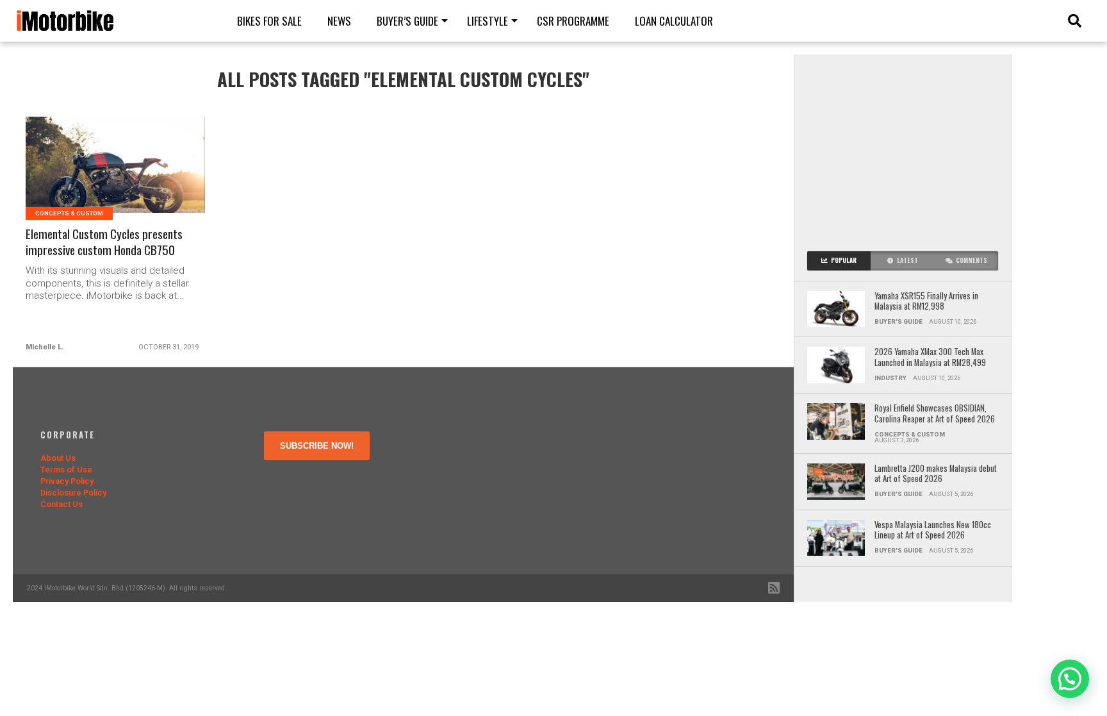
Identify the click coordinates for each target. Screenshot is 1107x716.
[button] (1070, 679)
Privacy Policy (67, 481)
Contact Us (61, 504)
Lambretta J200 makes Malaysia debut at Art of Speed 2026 (935, 474)
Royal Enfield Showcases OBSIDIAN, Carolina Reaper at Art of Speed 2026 (934, 413)
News (339, 21)
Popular (844, 260)
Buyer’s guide (407, 21)
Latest (907, 260)
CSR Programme (573, 21)
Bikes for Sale (269, 21)
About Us (58, 458)
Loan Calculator (674, 21)
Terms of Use (66, 469)
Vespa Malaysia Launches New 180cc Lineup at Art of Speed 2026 (932, 530)
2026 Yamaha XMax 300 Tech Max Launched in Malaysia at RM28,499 (930, 357)
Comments (971, 260)
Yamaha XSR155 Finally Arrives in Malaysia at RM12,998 (926, 301)
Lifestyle (487, 21)
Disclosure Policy (73, 492)
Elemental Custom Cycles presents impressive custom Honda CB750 (104, 242)
